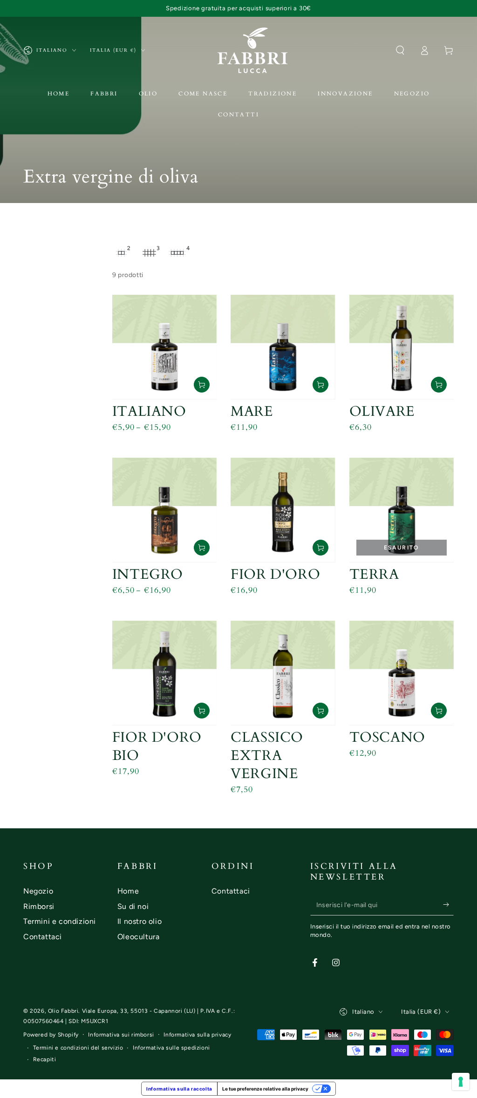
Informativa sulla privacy (197, 1034)
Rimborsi (39, 906)
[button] (400, 50)
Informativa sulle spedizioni (171, 1047)
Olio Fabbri (63, 1011)
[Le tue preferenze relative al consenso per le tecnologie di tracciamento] (461, 1082)
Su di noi (133, 906)
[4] (177, 253)
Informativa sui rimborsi (121, 1034)
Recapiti (44, 1059)
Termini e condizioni (59, 921)
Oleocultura (138, 936)
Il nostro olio (139, 921)
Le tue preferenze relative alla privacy (265, 1088)
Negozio (38, 891)
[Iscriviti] (448, 905)
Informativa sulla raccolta (179, 1088)
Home (128, 891)
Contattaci (42, 936)
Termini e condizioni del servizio (78, 1047)
